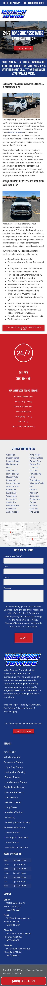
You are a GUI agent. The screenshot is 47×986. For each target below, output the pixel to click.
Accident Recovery (14, 792)
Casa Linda (11, 508)
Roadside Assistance (23, 396)
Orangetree (35, 480)
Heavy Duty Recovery (14, 827)
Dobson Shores (13, 483)
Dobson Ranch (12, 458)
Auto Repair (10, 751)
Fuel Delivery (11, 797)
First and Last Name (13, 556)
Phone (7, 577)
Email (6, 567)
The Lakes (34, 511)
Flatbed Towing (12, 777)
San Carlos (11, 502)
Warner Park (35, 461)
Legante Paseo (13, 461)
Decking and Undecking (16, 837)
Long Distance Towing (16, 782)
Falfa (32, 486)
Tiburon (33, 489)
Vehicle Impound (12, 756)
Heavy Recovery (23, 411)
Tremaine (34, 467)
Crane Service (12, 842)
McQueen (34, 492)
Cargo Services (12, 832)
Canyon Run (35, 464)
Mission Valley (12, 477)
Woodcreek (11, 496)
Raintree (33, 505)
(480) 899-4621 (36, 3)
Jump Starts (11, 807)
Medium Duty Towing (15, 772)
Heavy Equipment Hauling (23, 426)
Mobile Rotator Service (16, 847)
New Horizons (12, 473)
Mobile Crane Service (23, 406)
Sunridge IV (11, 470)
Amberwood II (12, 511)
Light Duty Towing (14, 767)
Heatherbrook (12, 505)
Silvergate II (11, 499)
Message (8, 588)
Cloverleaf (11, 480)
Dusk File (34, 508)
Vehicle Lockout (13, 802)
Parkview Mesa (36, 458)
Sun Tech (34, 470)
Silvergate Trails (37, 483)
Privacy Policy (14, 708)
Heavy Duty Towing (23, 401)
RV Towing (23, 421)
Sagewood (34, 496)
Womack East (12, 486)
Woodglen (10, 454)
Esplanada (11, 489)
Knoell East (11, 492)
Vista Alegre (35, 454)
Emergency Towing (23, 416)
